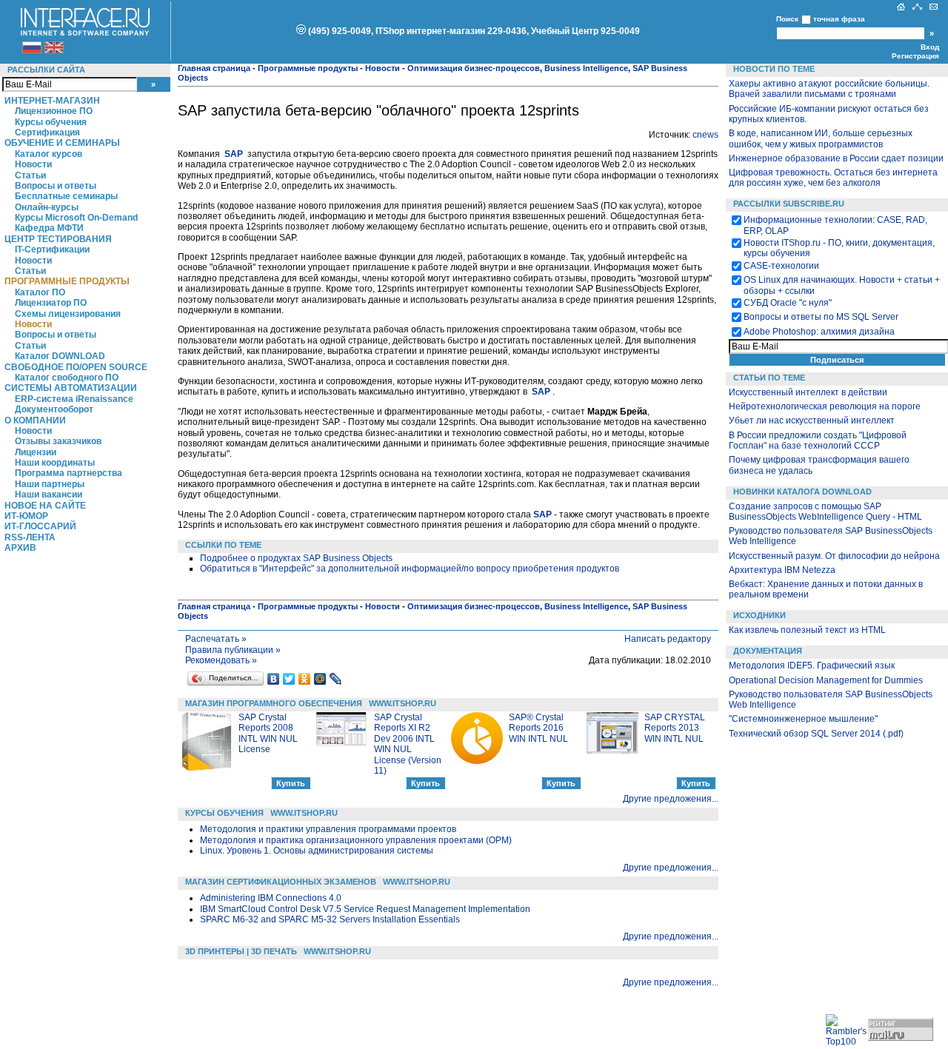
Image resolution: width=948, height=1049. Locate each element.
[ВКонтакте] (273, 678)
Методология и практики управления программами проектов (328, 829)
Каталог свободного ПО (66, 377)
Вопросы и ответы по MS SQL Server (821, 317)
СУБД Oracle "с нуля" (788, 303)
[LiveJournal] (336, 678)
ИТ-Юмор (26, 516)
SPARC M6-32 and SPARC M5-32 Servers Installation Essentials (330, 919)
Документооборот (54, 409)
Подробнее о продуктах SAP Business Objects (296, 558)
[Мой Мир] (320, 678)
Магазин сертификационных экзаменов (280, 881)
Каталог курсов (48, 154)
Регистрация (915, 56)
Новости (33, 164)
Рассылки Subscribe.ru (788, 203)
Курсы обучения (51, 122)
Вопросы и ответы (55, 186)
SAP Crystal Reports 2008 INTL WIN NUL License (268, 733)
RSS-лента (30, 537)
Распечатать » (216, 639)
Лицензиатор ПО (51, 303)
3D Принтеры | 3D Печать (241, 951)
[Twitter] (289, 678)
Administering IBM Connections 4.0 (270, 898)
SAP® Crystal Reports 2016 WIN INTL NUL (538, 728)
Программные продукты (67, 281)
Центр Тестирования (58, 239)
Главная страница (214, 68)
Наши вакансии (48, 494)
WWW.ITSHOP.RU (402, 703)
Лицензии (35, 452)
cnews (705, 135)
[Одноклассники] (305, 678)
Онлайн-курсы (47, 207)
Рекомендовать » (221, 660)
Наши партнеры (49, 484)
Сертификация (47, 132)
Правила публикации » (233, 650)
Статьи (30, 175)
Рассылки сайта (46, 69)
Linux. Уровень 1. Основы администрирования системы (316, 850)
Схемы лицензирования (68, 314)
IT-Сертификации (52, 249)
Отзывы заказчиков (58, 441)
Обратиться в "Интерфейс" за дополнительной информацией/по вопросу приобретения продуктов (409, 568)
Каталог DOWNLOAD (60, 356)
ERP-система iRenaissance (74, 399)
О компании (35, 420)
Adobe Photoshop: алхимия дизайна (819, 331)
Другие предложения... (670, 799)
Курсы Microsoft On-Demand (76, 217)
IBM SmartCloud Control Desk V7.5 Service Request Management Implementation (365, 909)
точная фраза (839, 19)
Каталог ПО (40, 292)
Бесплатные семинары (66, 196)
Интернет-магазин (52, 100)
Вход (930, 47)
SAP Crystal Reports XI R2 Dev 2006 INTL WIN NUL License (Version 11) (407, 744)
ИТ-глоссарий (40, 526)
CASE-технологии (781, 266)
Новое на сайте (45, 505)
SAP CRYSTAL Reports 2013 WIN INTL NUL (674, 728)
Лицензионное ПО (54, 111)
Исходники (759, 615)
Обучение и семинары (62, 143)
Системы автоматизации (70, 388)
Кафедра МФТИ (49, 228)
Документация (767, 650)
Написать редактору (667, 639)
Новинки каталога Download (802, 491)
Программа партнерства (68, 473)
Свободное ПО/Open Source (75, 367)
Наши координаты (55, 463)
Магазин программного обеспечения (273, 703)
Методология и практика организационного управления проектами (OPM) (356, 840)
